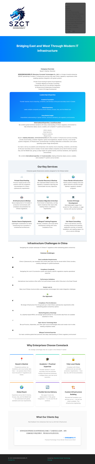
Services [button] (68, 10)
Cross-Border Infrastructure (74, 19)
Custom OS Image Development (75, 21)
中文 (74, 31)
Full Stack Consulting (72, 27)
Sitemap (50, 460)
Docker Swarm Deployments (74, 23)
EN (69, 31)
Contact (68, 29)
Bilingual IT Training (71, 25)
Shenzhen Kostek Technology (62, 458)
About (68, 8)
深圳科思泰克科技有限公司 (42, 137)
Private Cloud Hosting (72, 12)
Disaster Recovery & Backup (74, 18)
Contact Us (11, 460)
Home (68, 6)
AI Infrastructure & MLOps (73, 16)
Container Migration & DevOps (75, 14)
